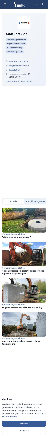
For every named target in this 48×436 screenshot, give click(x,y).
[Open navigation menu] (4, 4)
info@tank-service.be (19, 65)
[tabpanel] (24, 276)
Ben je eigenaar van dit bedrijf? (19, 81)
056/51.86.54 (14, 70)
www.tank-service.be (18, 61)
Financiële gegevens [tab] (35, 201)
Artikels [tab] (13, 201)
